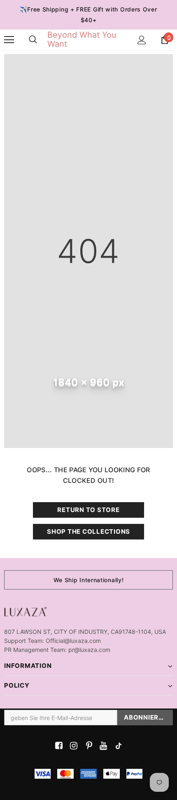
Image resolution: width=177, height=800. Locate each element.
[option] (88, 580)
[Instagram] (72, 746)
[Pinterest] (87, 746)
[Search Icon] (33, 40)
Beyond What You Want (81, 39)
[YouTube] (102, 746)
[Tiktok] (117, 746)
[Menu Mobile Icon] (9, 40)
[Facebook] (57, 746)
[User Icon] (141, 40)
